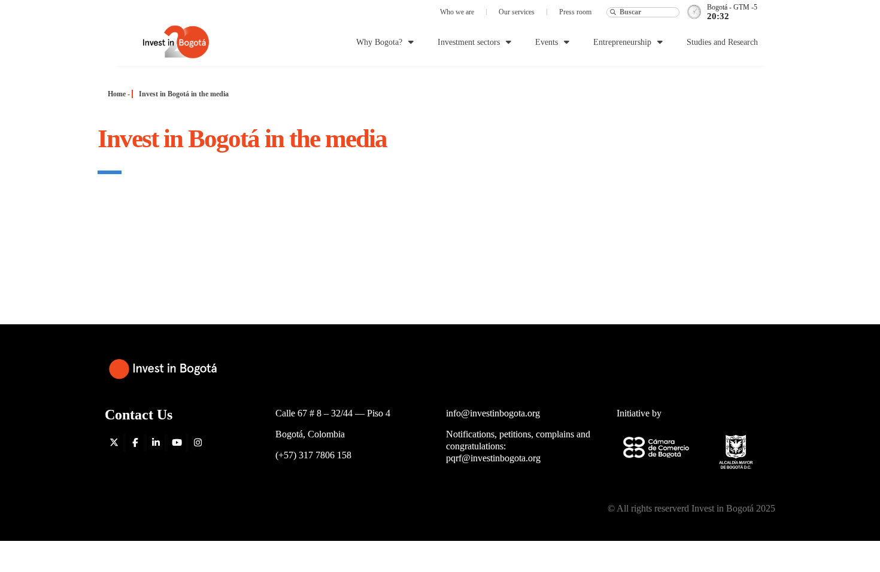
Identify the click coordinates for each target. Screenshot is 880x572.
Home (117, 94)
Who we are (457, 12)
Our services (517, 12)
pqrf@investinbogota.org (493, 458)
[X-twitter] (114, 443)
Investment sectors (469, 42)
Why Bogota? (379, 42)
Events (546, 42)
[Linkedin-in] (156, 443)
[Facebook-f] (135, 443)
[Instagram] (198, 443)
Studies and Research (722, 42)
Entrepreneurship (622, 42)
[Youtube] (177, 443)
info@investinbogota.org (493, 413)
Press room (575, 12)
